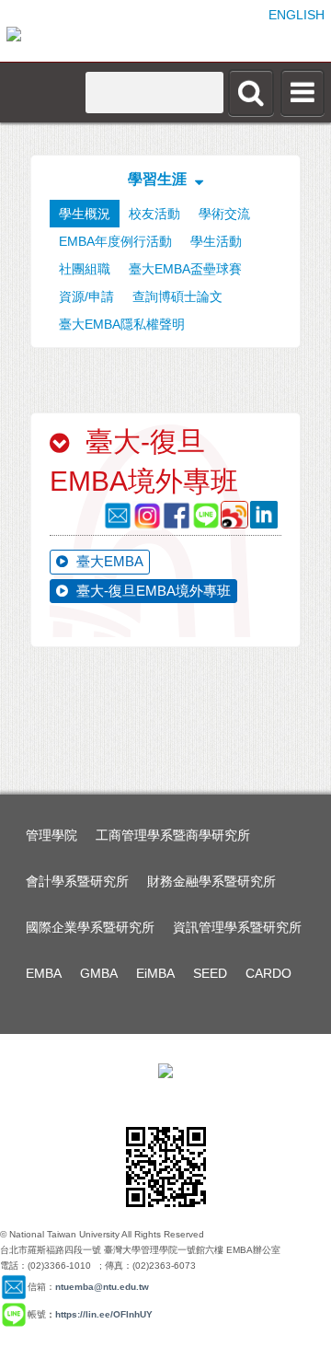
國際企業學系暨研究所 (90, 927)
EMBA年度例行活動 (115, 241)
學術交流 (224, 213)
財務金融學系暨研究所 (211, 881)
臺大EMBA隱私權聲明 (122, 324)
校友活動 (154, 213)
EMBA (44, 973)
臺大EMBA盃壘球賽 (185, 268)
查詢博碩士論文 (177, 296)
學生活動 (216, 241)
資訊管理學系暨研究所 (237, 927)
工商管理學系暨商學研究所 (173, 835)
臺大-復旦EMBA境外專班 (152, 590)
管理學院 (51, 835)
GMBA (99, 973)
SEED (210, 973)
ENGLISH (296, 14)
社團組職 (84, 268)
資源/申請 (86, 296)
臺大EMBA (108, 561)
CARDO (268, 973)
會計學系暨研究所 (77, 881)
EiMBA (155, 973)
